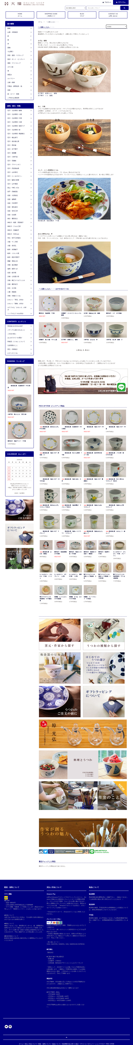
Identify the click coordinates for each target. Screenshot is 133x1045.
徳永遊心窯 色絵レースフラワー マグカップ (71, 532)
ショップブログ (100, 1044)
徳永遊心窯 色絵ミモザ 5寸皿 (116, 427)
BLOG (82, 15)
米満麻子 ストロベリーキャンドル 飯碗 (71, 314)
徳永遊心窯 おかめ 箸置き (46, 552)
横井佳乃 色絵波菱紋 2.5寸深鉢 (60, 552)
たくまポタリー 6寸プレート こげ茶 (60, 575)
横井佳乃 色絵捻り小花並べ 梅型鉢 (90, 552)
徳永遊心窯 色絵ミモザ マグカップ (49, 532)
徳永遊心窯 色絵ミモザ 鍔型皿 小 (49, 453)
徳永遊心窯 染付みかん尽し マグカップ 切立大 (50, 506)
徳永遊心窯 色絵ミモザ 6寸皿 (94, 427)
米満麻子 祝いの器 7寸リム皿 (48, 339)
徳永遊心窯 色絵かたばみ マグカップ (93, 506)
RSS (107, 1044)
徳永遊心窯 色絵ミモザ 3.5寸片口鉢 (50, 480)
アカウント (108, 2)
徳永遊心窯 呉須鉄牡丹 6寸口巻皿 (72, 427)
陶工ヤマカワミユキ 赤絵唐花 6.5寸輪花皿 (46, 598)
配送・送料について (44, 1044)
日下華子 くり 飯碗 (45, 95)
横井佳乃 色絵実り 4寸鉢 (104, 552)
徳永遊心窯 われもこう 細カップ (115, 532)
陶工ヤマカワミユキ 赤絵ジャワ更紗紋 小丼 (90, 576)
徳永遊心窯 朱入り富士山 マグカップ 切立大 (115, 480)
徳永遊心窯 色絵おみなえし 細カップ (94, 532)
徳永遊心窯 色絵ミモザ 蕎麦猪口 (93, 480)
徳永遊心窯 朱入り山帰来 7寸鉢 (72, 453)
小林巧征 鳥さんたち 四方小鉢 (17, 414)
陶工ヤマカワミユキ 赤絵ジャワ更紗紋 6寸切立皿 (104, 576)
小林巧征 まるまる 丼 (90, 339)
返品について (56, 1044)
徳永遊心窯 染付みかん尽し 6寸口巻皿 (50, 427)
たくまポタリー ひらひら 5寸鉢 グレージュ (119, 553)
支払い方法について (31, 1044)
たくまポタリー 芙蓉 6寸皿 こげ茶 (75, 575)
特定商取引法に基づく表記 (70, 1044)
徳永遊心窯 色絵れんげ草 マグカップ (115, 506)
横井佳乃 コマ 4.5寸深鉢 (114, 313)
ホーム (40, 22)
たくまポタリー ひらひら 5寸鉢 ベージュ (46, 576)
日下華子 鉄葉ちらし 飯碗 (47, 93)
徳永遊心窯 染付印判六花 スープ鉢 (93, 453)
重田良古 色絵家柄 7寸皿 (47, 313)
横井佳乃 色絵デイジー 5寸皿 (17, 441)
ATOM (112, 1044)
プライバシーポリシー (86, 1044)
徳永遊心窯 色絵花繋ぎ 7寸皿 (48, 220)
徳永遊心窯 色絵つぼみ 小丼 (71, 480)
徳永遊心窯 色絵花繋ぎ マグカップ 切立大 (71, 506)
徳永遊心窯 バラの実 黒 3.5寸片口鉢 (115, 453)
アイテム (122, 2)
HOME (20, 15)
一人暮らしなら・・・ (52, 22)
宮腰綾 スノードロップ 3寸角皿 (90, 597)
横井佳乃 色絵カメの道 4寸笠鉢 (75, 552)
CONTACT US (113, 15)
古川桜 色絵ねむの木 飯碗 (92, 313)
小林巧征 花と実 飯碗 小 (114, 339)
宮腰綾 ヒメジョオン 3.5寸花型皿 (60, 597)
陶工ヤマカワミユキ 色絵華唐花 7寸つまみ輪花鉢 (119, 576)
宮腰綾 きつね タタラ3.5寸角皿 (75, 597)
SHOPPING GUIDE (51, 15)
